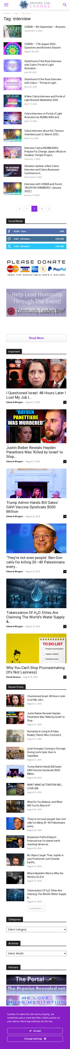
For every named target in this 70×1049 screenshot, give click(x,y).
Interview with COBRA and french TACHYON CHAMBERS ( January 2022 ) (43, 188)
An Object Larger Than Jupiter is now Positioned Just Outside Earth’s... (45, 859)
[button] (65, 5)
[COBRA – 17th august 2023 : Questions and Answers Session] (13, 48)
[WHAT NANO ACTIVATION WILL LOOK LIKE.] (15, 789)
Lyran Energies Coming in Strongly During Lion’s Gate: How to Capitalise (46, 752)
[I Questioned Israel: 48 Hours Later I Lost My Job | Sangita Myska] (36, 373)
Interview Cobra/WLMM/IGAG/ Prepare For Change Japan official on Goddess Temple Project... (45, 152)
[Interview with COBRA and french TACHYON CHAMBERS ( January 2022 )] (13, 188)
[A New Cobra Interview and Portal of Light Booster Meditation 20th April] (13, 101)
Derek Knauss (13, 677)
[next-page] (49, 209)
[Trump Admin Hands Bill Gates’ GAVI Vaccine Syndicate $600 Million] (36, 483)
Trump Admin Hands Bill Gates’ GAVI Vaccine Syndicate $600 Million (32, 507)
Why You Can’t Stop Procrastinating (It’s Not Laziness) (35, 670)
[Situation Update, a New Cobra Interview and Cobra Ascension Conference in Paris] (13, 170)
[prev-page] (20, 209)
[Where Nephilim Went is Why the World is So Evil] (15, 878)
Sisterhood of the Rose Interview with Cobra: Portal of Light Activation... (42, 65)
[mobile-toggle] (6, 5)
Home (7, 13)
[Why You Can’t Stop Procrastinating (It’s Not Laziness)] (36, 648)
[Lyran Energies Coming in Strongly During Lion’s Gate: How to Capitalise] (15, 753)
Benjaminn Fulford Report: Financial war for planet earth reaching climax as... (43, 841)
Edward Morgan (14, 402)
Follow (59, 238)
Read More (36, 338)
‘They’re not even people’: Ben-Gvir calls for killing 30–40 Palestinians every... (35, 562)
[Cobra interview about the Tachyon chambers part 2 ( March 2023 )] (13, 135)
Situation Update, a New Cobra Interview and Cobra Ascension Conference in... (41, 170)
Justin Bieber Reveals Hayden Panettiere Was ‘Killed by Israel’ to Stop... (34, 452)
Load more (35, 908)
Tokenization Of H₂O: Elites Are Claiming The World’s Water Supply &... (35, 617)
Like (62, 231)
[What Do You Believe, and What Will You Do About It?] (15, 806)
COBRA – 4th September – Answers (45, 26)
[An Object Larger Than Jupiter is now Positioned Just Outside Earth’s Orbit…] (15, 859)
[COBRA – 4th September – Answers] (13, 31)
